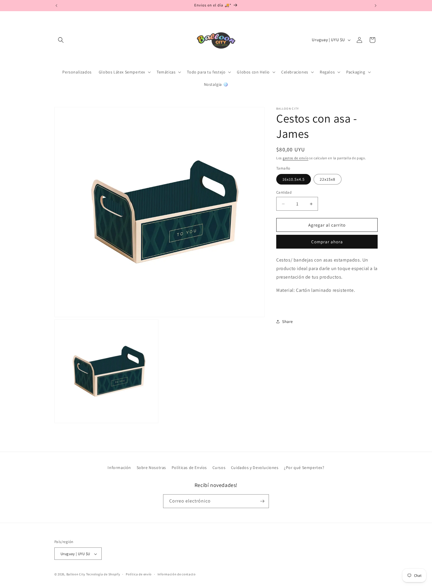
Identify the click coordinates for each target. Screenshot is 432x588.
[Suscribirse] (262, 501)
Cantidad (284, 192)
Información (119, 467)
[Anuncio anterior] (56, 5)
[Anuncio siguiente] (375, 5)
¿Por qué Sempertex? (304, 467)
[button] (60, 39)
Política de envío (139, 574)
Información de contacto (177, 574)
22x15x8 (327, 179)
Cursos (219, 467)
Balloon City (75, 574)
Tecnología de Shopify (103, 574)
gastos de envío (296, 158)
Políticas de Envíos (189, 467)
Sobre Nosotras (151, 467)
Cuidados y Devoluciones (255, 467)
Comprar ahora (327, 241)
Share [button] (287, 321)
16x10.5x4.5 (293, 179)
